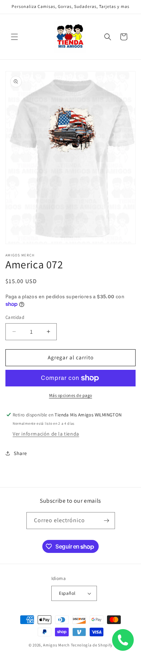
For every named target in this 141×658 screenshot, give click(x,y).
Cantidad (14, 317)
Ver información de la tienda (46, 433)
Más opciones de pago (70, 395)
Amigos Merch (56, 645)
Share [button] (20, 453)
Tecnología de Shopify (92, 645)
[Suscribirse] (107, 520)
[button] (14, 37)
